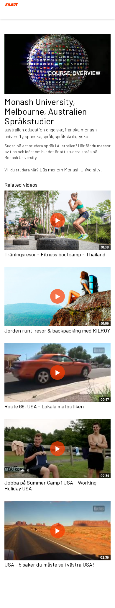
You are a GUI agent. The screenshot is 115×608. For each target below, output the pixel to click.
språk (47, 136)
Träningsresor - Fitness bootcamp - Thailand (55, 254)
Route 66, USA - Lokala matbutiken (44, 406)
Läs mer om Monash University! (71, 169)
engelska (54, 129)
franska (72, 129)
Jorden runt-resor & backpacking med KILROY (57, 330)
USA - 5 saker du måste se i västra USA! (49, 564)
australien (14, 129)
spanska (33, 136)
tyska (82, 136)
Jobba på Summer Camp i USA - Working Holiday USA (50, 485)
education (35, 129)
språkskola (65, 136)
